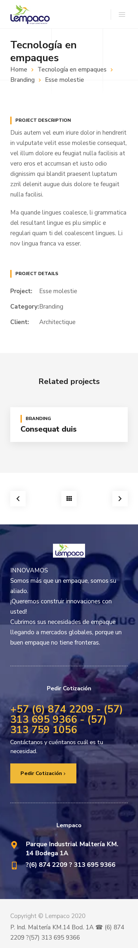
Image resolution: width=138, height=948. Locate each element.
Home (18, 69)
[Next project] (120, 498)
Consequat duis (49, 429)
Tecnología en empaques (72, 69)
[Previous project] (18, 498)
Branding (51, 306)
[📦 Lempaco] (30, 14)
